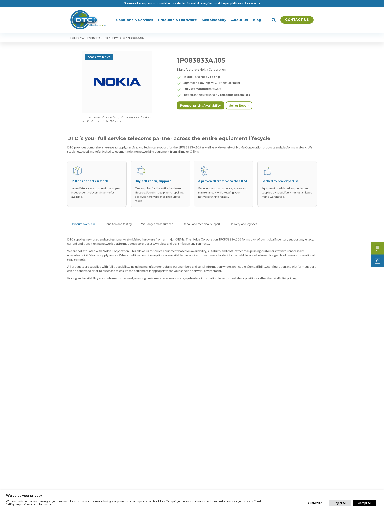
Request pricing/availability (200, 105)
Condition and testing (118, 224)
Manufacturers (90, 37)
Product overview (83, 224)
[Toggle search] (273, 19)
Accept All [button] (364, 503)
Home (74, 37)
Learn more (252, 3)
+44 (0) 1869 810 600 (377, 260)
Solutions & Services (134, 20)
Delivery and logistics (243, 224)
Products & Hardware (177, 20)
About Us (239, 20)
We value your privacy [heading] (24, 495)
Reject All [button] (340, 503)
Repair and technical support (201, 224)
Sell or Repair (239, 105)
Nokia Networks (113, 37)
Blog (257, 20)
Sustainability (214, 20)
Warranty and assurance (157, 224)
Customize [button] (315, 503)
